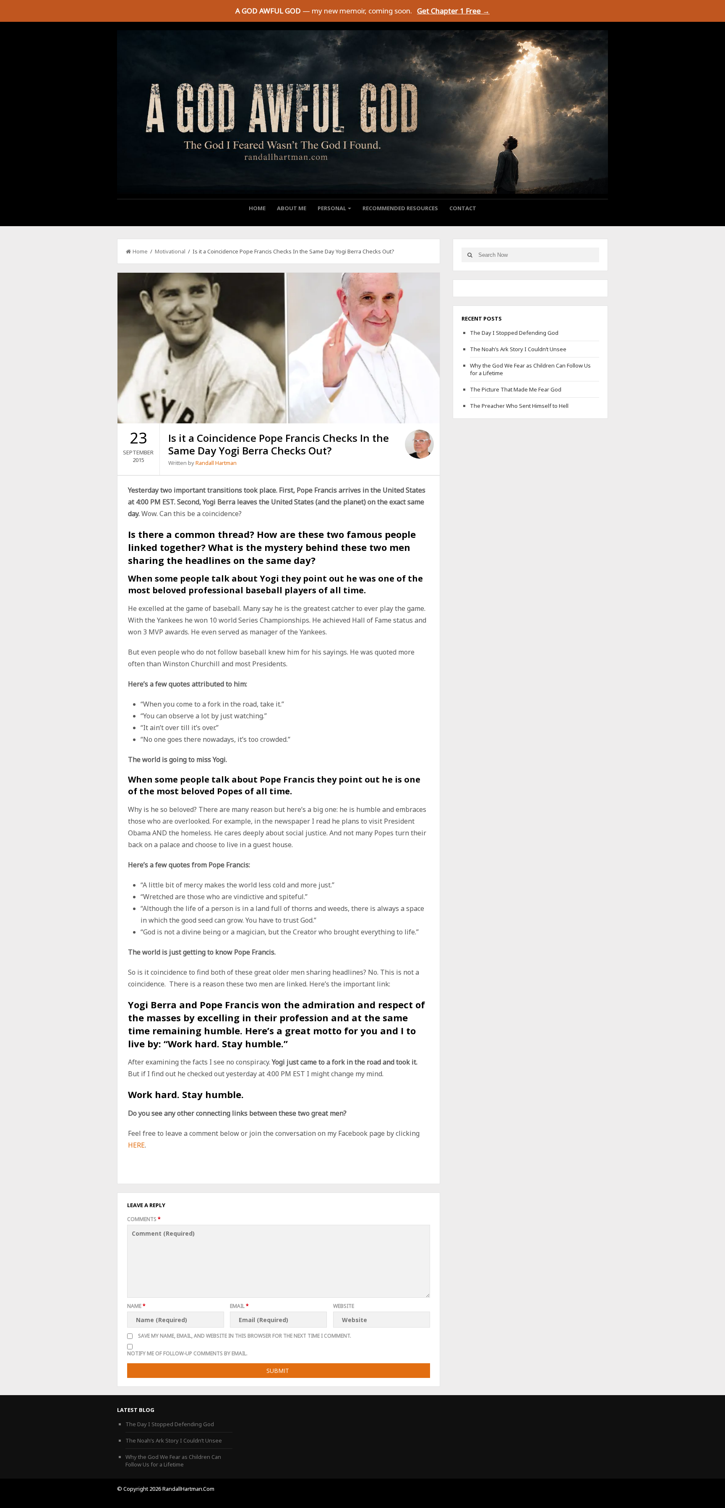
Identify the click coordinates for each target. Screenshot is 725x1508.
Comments (144, 1219)
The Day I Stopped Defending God (514, 333)
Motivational (170, 251)
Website (343, 1306)
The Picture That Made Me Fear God (515, 389)
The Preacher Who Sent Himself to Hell (519, 406)
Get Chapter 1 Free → (453, 11)
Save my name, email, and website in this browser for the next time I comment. (244, 1335)
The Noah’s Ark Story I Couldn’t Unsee (518, 349)
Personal (332, 208)
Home (257, 208)
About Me (291, 208)
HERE (136, 1145)
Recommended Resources (400, 208)
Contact (462, 208)
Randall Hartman (216, 463)
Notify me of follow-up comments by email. (187, 1353)
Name (136, 1306)
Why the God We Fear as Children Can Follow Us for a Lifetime (173, 1460)
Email (239, 1306)
